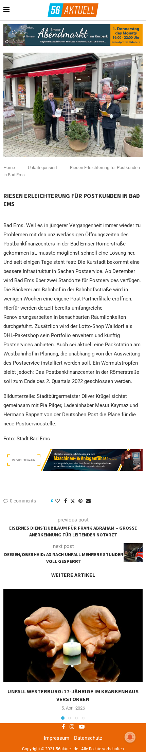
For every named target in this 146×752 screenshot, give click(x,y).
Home (9, 167)
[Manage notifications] (130, 737)
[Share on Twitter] (72, 501)
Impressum (56, 738)
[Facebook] (63, 726)
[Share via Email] (88, 500)
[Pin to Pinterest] (80, 500)
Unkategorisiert (42, 167)
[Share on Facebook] (65, 500)
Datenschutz (88, 738)
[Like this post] (57, 500)
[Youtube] (82, 726)
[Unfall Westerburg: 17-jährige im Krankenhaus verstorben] (73, 635)
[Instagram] (72, 726)
